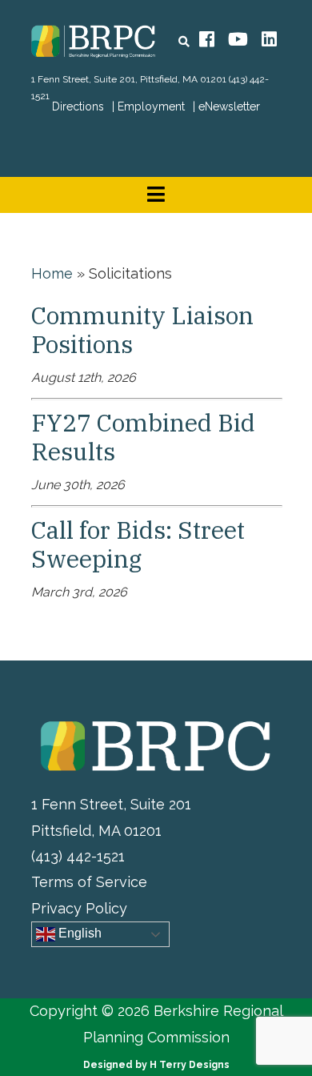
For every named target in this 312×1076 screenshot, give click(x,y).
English (78, 933)
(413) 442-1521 (78, 856)
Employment (151, 106)
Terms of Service (89, 881)
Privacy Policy (79, 908)
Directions (78, 106)
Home (52, 273)
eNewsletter (229, 106)
